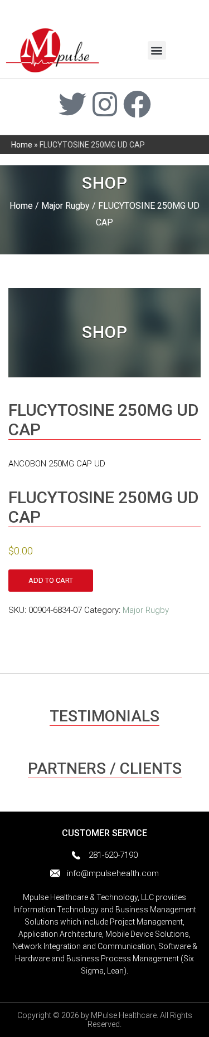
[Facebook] (137, 104)
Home (21, 144)
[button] (157, 50)
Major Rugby (65, 205)
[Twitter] (72, 104)
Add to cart (50, 580)
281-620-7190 (113, 855)
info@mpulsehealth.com (113, 873)
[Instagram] (105, 104)
